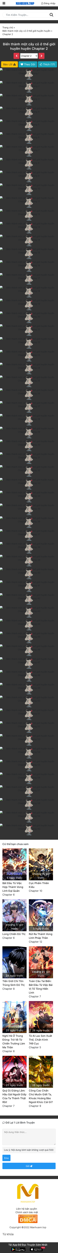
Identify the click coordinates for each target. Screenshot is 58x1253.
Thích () (48, 64)
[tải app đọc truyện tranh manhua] (24, 3)
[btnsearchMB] (51, 15)
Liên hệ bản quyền (26, 1208)
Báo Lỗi (8, 64)
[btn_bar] (4, 3)
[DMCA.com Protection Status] (28, 1218)
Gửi (28, 1166)
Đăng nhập (49, 3)
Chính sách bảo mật (26, 1212)
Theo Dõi (29, 64)
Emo (6, 1158)
